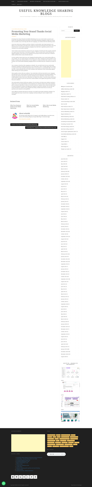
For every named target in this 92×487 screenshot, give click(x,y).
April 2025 (63, 193)
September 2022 (64, 264)
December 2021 (64, 271)
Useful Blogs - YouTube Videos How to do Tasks (26, 458)
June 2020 (63, 311)
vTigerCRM (63, 144)
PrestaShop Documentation (67, 121)
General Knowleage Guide (67, 101)
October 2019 (64, 331)
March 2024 (63, 221)
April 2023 (63, 249)
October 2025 (64, 178)
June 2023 (63, 244)
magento (58, 440)
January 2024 (64, 226)
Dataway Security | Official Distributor (24, 470)
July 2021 (63, 284)
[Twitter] (32, 476)
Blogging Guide (64, 91)
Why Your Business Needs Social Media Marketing (15, 107)
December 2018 (64, 351)
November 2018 (64, 354)
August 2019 (63, 336)
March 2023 (63, 251)
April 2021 (63, 291)
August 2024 (63, 211)
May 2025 (63, 191)
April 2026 (63, 166)
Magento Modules (65, 114)
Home (13, 1)
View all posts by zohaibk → (25, 119)
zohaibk (14, 36)
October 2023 (64, 234)
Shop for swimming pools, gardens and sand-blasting (28, 468)
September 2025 (64, 181)
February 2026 (64, 171)
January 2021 (64, 299)
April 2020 (63, 316)
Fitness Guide (64, 99)
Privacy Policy (19, 464)
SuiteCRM (63, 136)
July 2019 (63, 339)
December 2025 (64, 176)
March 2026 (63, 168)
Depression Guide (65, 94)
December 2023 (64, 229)
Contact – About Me (17, 4)
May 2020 (63, 314)
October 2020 (64, 301)
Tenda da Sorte (19, 469)
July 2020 (63, 309)
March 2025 (63, 196)
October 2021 (64, 276)
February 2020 (64, 321)
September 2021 (64, 279)
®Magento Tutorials (65, 86)
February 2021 (64, 296)
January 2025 (64, 201)
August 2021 (63, 281)
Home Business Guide (66, 106)
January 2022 (64, 269)
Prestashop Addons (22, 1)
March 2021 (63, 294)
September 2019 (64, 334)
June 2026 (63, 161)
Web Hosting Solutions (49, 1)
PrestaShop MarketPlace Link (22, 461)
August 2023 (63, 239)
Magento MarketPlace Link (22, 462)
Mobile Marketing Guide (66, 116)
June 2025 (63, 188)
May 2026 (63, 163)
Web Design (63, 146)
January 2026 (64, 173)
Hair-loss (63, 104)
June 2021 (63, 286)
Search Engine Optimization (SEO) (68, 131)
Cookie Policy (19, 466)
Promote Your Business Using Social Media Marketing (24, 124)
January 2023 (64, 256)
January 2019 (64, 349)
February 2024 (64, 224)
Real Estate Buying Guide (66, 126)
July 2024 (63, 214)
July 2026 (63, 158)
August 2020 (63, 306)
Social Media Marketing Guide (67, 134)
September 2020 (64, 304)
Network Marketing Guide (66, 119)
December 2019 (64, 326)
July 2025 (63, 186)
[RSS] (28, 476)
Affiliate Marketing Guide (66, 89)
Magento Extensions (35, 1)
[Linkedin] (21, 476)
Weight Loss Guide (65, 149)
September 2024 (64, 209)
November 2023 (64, 231)
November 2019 (64, 329)
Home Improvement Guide (67, 109)
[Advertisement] (66, 59)
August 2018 (63, 356)
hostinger (71, 446)
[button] (4, 483)
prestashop (56, 438)
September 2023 (64, 236)
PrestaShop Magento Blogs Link (23, 460)
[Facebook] (13, 476)
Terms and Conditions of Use (22, 465)
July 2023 (63, 241)
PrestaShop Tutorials (65, 124)
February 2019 (64, 346)
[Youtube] (36, 476)
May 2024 (63, 219)
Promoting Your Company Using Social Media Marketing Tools (41, 127)
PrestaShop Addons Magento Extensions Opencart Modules (29, 457)
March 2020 (63, 319)
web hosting (49, 446)
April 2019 (63, 344)
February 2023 (64, 254)
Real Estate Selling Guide (66, 129)
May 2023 (63, 246)
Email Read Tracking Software (67, 96)
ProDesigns (79, 485)
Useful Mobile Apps (64, 1)
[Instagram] (17, 476)
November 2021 (64, 274)
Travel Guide (64, 141)
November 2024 (64, 206)
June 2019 (63, 341)
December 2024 (64, 203)
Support (63, 139)
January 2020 (64, 324)
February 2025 (64, 198)
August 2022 (63, 266)
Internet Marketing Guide (66, 111)
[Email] (24, 476)
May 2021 (63, 289)
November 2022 (64, 261)
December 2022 (64, 259)
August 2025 (63, 183)
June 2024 (63, 216)
